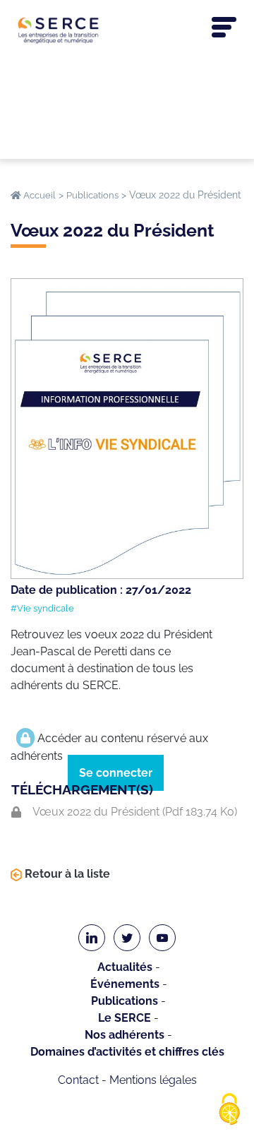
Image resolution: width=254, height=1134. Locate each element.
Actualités (124, 967)
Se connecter (115, 773)
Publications (124, 1001)
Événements (124, 984)
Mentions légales (153, 1080)
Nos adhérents (124, 1035)
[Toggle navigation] (224, 27)
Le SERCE (124, 1018)
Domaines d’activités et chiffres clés (127, 1051)
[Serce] (127, 30)
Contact (78, 1080)
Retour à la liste (66, 874)
